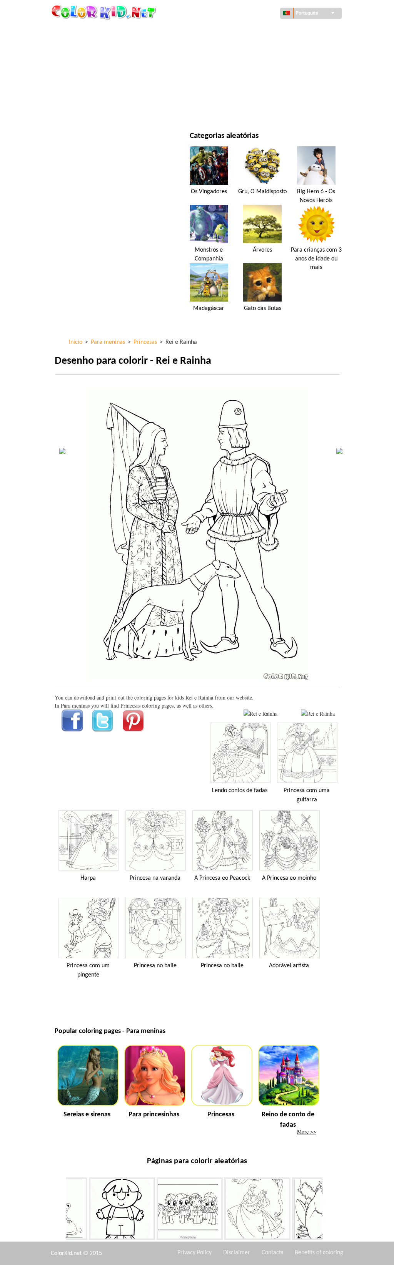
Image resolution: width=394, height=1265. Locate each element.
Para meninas (239, 62)
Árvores (262, 250)
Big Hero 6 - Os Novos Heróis (316, 196)
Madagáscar (208, 308)
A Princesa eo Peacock (222, 878)
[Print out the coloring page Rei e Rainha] (260, 714)
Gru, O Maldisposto (262, 192)
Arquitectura (90, 46)
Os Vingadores (209, 192)
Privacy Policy (194, 1253)
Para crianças (89, 93)
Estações (83, 78)
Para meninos (239, 78)
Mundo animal (241, 46)
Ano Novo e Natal (243, 93)
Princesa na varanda (155, 878)
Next (328, 1210)
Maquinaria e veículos (101, 30)
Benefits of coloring (319, 1253)
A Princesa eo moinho (289, 878)
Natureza (234, 109)
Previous (60, 1210)
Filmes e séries (90, 109)
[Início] (104, 12)
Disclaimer (236, 1253)
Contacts (272, 1253)
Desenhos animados (98, 62)
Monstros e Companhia (209, 254)
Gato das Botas (262, 308)
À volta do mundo (245, 30)
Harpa (88, 878)
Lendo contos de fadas (239, 791)
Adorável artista (289, 966)
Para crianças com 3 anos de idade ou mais (316, 258)
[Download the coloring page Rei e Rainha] (318, 714)
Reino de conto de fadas (288, 1120)
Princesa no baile (155, 966)
